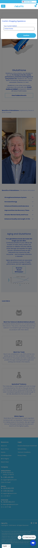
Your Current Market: (10, 26)
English (5, 546)
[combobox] (6, 546)
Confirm (26, 35)
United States (28, 1)
